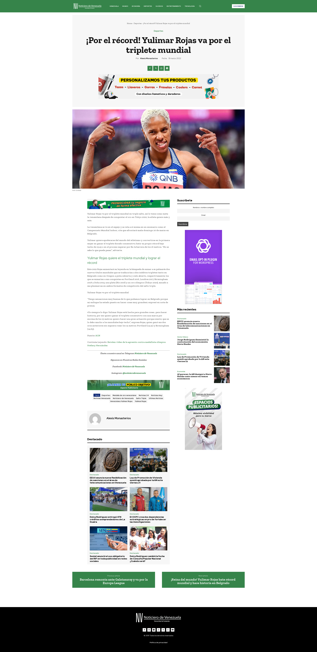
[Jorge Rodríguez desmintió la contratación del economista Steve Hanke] (222, 341)
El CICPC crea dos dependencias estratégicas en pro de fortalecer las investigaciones (148, 519)
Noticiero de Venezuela (145, 353)
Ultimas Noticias (156, 398)
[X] (155, 68)
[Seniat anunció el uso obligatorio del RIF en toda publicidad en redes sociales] (108, 538)
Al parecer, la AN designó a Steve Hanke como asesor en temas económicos (194, 376)
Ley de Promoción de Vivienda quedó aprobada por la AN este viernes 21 (146, 480)
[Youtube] (172, 630)
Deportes (138, 23)
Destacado (94, 475)
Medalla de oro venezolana (124, 395)
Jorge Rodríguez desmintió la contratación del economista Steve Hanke (193, 341)
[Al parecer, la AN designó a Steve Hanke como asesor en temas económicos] (222, 375)
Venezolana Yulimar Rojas (121, 401)
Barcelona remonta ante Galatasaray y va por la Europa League (114, 581)
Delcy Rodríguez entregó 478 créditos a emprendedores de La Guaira (107, 519)
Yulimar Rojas (140, 401)
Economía (181, 371)
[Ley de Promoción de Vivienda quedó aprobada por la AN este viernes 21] (148, 460)
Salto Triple (141, 398)
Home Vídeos (182, 337)
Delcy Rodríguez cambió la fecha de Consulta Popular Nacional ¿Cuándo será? (147, 559)
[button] (200, 6)
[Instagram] (149, 630)
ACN (97, 335)
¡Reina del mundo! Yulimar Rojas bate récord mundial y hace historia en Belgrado (203, 581)
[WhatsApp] (161, 68)
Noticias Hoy (156, 395)
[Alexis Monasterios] (96, 419)
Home (129, 23)
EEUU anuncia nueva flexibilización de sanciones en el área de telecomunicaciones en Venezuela (108, 480)
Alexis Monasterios (149, 58)
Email (203, 215)
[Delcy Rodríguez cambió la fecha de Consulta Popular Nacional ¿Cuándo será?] (148, 538)
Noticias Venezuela (102, 398)
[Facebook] (149, 68)
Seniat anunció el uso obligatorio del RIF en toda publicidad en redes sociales (108, 559)
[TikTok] (158, 630)
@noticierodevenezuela (134, 373)
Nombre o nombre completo (203, 207)
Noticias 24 (144, 395)
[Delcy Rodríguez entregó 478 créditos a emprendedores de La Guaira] (108, 499)
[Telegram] (167, 68)
